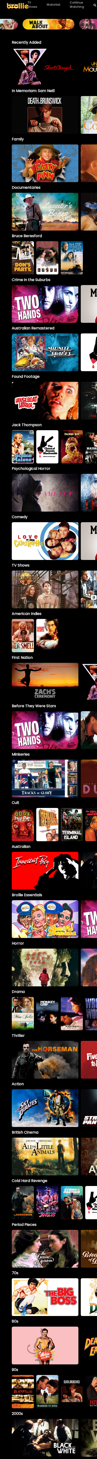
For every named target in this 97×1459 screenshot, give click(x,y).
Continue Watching (77, 4)
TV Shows (32, 4)
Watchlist (53, 5)
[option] (45, 66)
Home (14, 5)
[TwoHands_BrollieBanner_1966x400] (48, 27)
